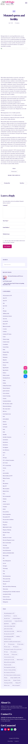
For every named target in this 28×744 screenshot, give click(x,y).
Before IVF (5, 323)
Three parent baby (6, 578)
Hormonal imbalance (7, 406)
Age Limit (5, 305)
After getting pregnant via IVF (9, 613)
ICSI (4, 416)
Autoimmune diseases (7, 316)
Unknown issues (6, 596)
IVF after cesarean (20, 644)
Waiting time (5, 601)
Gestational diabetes (7, 401)
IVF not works (6, 654)
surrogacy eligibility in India (15, 677)
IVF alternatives (15, 646)
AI (3, 308)
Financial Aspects (6, 388)
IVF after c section (7, 646)
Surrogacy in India (7, 680)
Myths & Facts (6, 491)
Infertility (5, 434)
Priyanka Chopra (6, 532)
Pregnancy (5, 524)
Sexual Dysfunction (7, 550)
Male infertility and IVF (7, 475)
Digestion (5, 359)
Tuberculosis (5, 589)
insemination (5, 439)
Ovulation (5, 506)
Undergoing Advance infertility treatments (11, 591)
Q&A (4, 535)
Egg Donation (5, 367)
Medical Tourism (6, 478)
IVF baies (5, 457)
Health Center (19, 631)
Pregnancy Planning (7, 529)
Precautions (5, 522)
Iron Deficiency (6, 450)
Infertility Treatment (7, 639)
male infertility (6, 473)
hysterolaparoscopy (7, 413)
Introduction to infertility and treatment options (12, 641)
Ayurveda (5, 318)
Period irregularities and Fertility (9, 667)
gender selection (6, 390)
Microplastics (5, 483)
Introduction (5, 442)
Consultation (5, 344)
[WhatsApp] (12, 729)
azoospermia (5, 321)
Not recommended (6, 496)
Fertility (4, 383)
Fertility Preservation (7, 385)
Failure (4, 380)
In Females (5, 426)
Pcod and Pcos (6, 511)
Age (4, 303)
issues (4, 452)
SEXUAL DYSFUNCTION (8, 553)
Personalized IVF (6, 516)
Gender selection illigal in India (9, 626)
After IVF (5, 298)
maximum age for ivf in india (9, 659)
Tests (4, 571)
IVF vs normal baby (7, 465)
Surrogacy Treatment (16, 680)
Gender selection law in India (9, 631)
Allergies (4, 310)
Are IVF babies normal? (7, 281)
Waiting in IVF (18, 682)
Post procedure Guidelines (8, 519)
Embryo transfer (6, 375)
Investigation (5, 447)
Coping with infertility (18, 620)
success (4, 563)
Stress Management (7, 560)
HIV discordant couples (7, 403)
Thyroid (4, 583)
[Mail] (15, 729)
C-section (5, 329)
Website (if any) (6, 234)
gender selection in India (8, 628)
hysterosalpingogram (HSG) (9, 636)
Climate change (6, 339)
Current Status (6, 347)
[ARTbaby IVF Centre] (7, 3)
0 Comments (17, 23)
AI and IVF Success (7, 615)
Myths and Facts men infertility (9, 662)
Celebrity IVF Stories (7, 334)
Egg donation (5, 370)
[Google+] (16, 177)
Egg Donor (13, 623)
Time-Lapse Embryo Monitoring (9, 586)
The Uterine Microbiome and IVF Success (15, 276)
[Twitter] (8, 177)
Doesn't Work (5, 362)
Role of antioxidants (7, 542)
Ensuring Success (6, 377)
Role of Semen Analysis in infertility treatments (12, 675)
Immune (4, 421)
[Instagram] (5, 729)
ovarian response (6, 504)
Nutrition (4, 498)
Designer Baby (6, 352)
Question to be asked (7, 537)
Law (4, 470)
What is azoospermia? (16, 685)
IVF (14, 11)
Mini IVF (5, 486)
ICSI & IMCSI (6, 419)
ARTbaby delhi (6, 313)
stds (3, 558)
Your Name (5, 220)
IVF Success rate (14, 654)
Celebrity (5, 331)
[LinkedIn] (19, 177)
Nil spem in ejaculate (7, 664)
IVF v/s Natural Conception (8, 460)
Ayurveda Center (7, 618)
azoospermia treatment (8, 620)
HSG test (4, 411)
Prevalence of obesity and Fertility (10, 669)
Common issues (6, 341)
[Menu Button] (26, 3)
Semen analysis (6, 547)
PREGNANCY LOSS (7, 527)
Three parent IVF (6, 581)
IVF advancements (11, 644)
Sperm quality (5, 555)
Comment (5, 205)
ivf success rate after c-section (9, 657)
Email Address (6, 227)
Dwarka (4, 365)
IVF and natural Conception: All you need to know (13, 649)
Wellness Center (7, 685)
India (4, 429)
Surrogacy (5, 565)
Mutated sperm (14, 171)
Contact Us (17, 741)
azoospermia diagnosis (17, 618)
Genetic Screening (6, 395)
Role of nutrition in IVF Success (9, 672)
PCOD (4, 509)
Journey (4, 468)
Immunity (5, 424)
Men (4, 480)
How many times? (6, 408)
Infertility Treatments (7, 437)
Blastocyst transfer (6, 326)
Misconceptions (6, 488)
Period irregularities (7, 514)
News (4, 493)
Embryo (4, 372)
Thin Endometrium (7, 576)
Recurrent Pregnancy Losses (8, 540)
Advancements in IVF (7, 295)
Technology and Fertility (8, 682)
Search (23, 264)
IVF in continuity (14, 651)
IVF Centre (6, 651)
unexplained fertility (7, 594)
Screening (5, 545)
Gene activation (6, 393)
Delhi (4, 349)
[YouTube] (8, 729)
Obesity (4, 501)
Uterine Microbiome (7, 599)
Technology (5, 568)
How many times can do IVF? (9, 633)
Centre (4, 336)
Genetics (4, 398)
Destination (5, 354)
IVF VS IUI (5, 462)
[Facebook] (11, 177)
